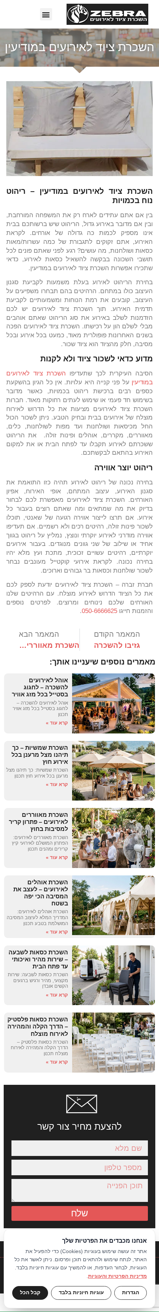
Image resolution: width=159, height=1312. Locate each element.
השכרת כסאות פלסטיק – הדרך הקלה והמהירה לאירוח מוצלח (37, 1026)
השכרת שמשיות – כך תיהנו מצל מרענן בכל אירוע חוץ (39, 755)
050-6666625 (99, 610)
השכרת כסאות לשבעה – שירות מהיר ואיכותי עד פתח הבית (38, 959)
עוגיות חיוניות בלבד (81, 1292)
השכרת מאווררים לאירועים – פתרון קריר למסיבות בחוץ (38, 822)
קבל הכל (30, 1292)
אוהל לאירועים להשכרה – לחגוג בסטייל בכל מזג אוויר (40, 687)
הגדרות (130, 1292)
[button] (46, 14)
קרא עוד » (57, 723)
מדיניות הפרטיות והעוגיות (117, 1276)
